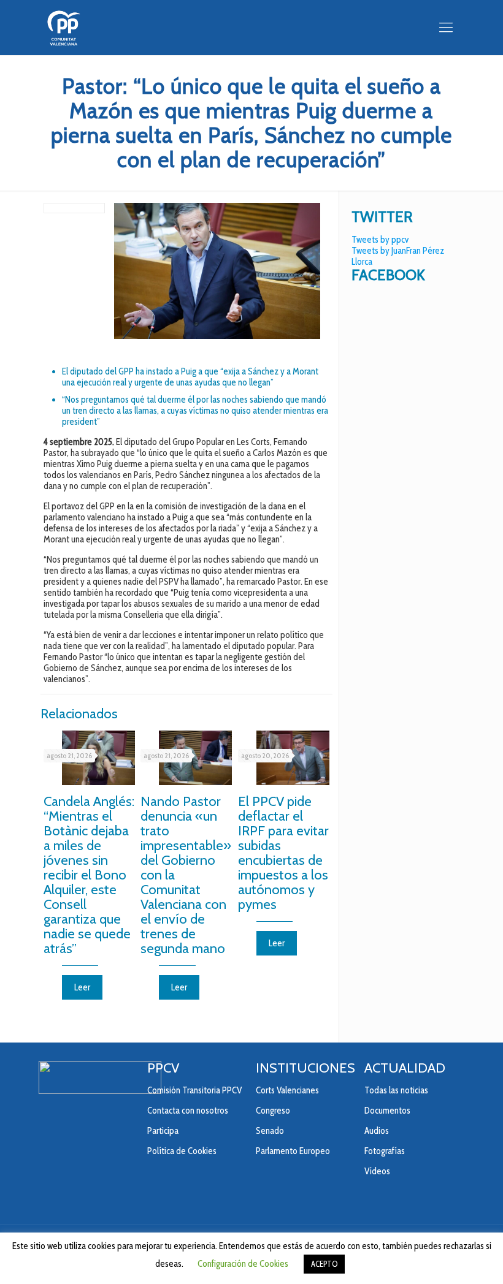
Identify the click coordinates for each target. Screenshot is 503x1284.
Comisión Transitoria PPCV (194, 1090)
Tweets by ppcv (380, 239)
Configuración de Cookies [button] (243, 1263)
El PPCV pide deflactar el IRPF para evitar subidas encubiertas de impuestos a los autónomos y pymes (283, 853)
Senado (270, 1130)
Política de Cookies (182, 1151)
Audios (376, 1130)
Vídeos (377, 1171)
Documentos (387, 1110)
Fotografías (384, 1151)
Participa (163, 1130)
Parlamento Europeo (293, 1151)
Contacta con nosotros (187, 1110)
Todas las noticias (396, 1090)
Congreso (273, 1110)
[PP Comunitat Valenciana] (63, 27)
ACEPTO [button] (324, 1264)
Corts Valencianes (287, 1090)
